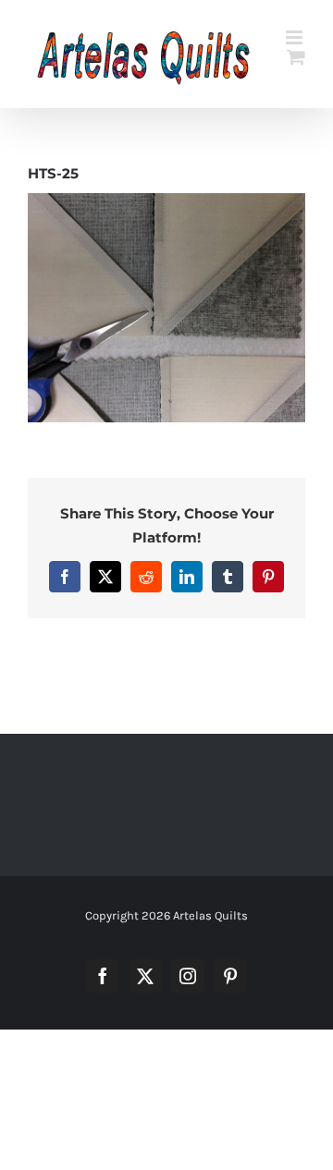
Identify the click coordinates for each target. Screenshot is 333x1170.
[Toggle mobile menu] (295, 37)
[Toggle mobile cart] (296, 57)
